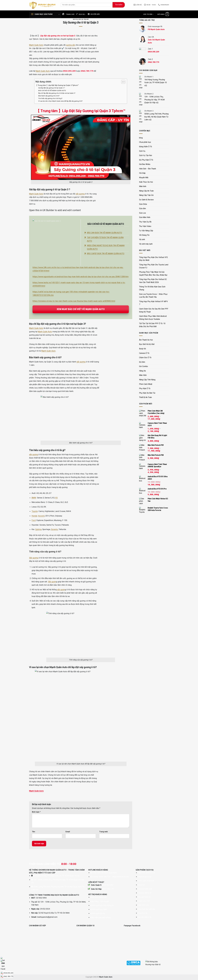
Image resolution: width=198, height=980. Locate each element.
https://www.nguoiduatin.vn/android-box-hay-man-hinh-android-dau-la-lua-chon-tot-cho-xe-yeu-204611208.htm (81, 276)
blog (141, 138)
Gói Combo (143, 366)
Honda (34, 516)
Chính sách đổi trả (98, 913)
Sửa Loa (142, 213)
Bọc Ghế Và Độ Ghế (146, 344)
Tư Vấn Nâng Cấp (146, 231)
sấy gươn (61, 589)
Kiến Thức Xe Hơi (146, 182)
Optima (38, 529)
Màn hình (142, 186)
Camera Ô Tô (144, 353)
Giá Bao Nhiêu (144, 164)
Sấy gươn (52, 581)
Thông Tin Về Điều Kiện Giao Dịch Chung (152, 288)
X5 (56, 498)
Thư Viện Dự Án (145, 222)
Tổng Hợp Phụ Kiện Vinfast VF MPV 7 (153, 303)
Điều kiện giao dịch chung (101, 917)
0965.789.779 (8, 976)
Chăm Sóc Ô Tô (145, 357)
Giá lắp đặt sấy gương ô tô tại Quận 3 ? (51, 88)
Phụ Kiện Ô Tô (144, 388)
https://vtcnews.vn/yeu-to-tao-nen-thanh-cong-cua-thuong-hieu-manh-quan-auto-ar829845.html (74, 301)
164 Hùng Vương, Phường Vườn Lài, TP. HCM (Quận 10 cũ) (155, 83)
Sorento (54, 529)
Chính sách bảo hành (99, 909)
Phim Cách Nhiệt (145, 384)
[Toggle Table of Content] (122, 82)
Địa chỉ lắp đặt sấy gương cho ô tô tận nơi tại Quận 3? (56, 93)
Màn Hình (143, 375)
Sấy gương (33, 558)
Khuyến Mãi (143, 177)
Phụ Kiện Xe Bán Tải (147, 393)
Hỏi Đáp (142, 173)
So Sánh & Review (146, 200)
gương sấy (70, 45)
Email (68, 832)
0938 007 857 (107, 885)
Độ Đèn (142, 362)
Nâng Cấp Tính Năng (147, 380)
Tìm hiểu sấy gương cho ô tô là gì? (50, 98)
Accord (41, 516)
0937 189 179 (108, 889)
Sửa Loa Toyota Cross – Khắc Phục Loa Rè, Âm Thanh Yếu (153, 295)
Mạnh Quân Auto (36, 45)
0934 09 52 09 (123, 877)
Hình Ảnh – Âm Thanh (147, 169)
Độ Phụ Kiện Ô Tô (146, 160)
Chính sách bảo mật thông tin (102, 905)
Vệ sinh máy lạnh (146, 244)
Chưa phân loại (145, 142)
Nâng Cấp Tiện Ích (146, 195)
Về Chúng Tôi (144, 235)
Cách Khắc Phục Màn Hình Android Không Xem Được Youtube (153, 317)
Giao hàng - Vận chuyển (100, 901)
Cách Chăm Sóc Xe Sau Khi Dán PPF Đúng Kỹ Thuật (153, 310)
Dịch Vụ (75, 19)
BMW (34, 498)
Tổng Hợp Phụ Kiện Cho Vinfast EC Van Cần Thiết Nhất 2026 (153, 280)
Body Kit (142, 349)
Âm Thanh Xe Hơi (146, 340)
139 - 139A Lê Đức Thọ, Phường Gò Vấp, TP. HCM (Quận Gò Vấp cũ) (154, 100)
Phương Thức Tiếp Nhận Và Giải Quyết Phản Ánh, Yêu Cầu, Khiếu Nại (153, 273)
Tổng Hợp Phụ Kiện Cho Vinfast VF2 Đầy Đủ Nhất (153, 258)
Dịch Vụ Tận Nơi (83, 19)
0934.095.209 (8, 973)
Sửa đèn (142, 208)
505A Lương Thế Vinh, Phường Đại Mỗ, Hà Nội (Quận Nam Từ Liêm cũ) (156, 117)
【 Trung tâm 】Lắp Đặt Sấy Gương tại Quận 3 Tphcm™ (57, 85)
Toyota (35, 511)
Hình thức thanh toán (99, 897)
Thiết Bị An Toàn (145, 397)
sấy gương (80, 194)
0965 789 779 (105, 877)
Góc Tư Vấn (147, 14)
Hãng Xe (142, 371)
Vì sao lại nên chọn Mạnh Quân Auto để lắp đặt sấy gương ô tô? (60, 101)
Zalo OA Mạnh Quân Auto (107, 873)
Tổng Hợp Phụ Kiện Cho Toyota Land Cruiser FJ (153, 266)
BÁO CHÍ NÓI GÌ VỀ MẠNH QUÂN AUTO (52, 90)
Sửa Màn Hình (144, 217)
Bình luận (36, 812)
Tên (33, 832)
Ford (34, 520)
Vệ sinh (142, 239)
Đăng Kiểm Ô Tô (145, 146)
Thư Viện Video (145, 226)
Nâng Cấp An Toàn (146, 191)
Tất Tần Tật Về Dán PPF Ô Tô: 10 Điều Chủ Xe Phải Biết (152, 325)
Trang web (103, 832)
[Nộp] (119, 5)
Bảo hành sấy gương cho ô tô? (49, 96)
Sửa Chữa (143, 204)
